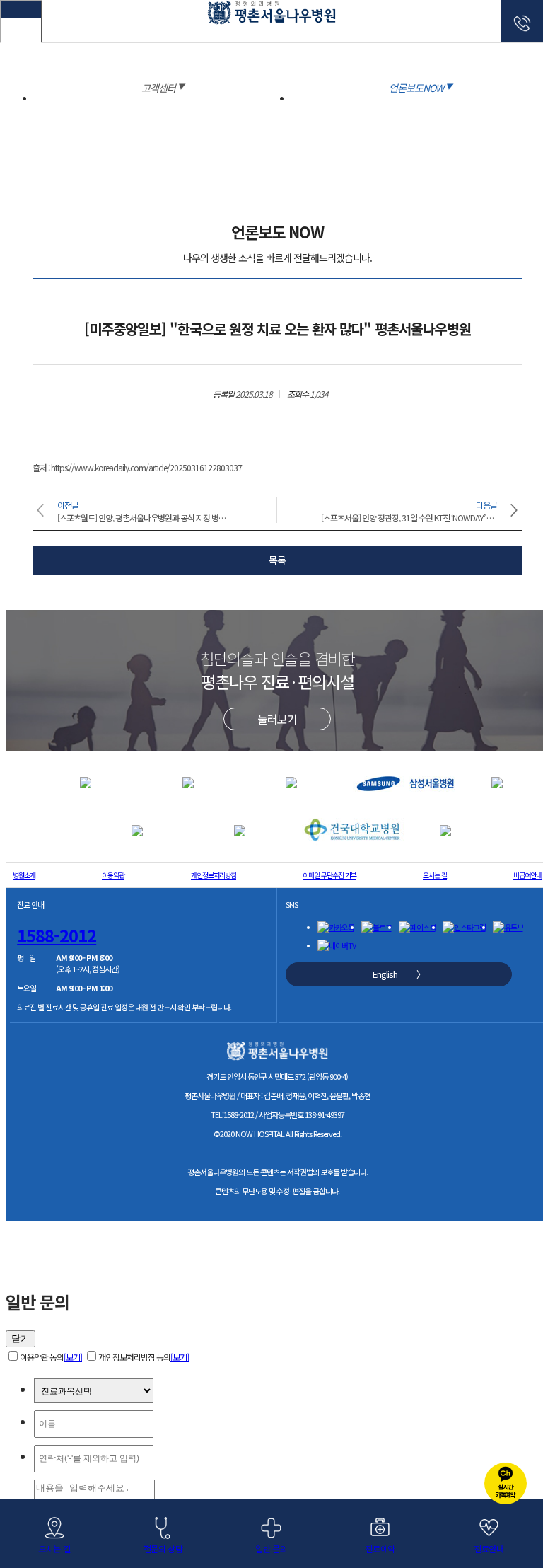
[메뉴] (21, 21)
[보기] (73, 1357)
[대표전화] (522, 21)
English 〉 (399, 974)
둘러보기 (277, 718)
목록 (277, 560)
